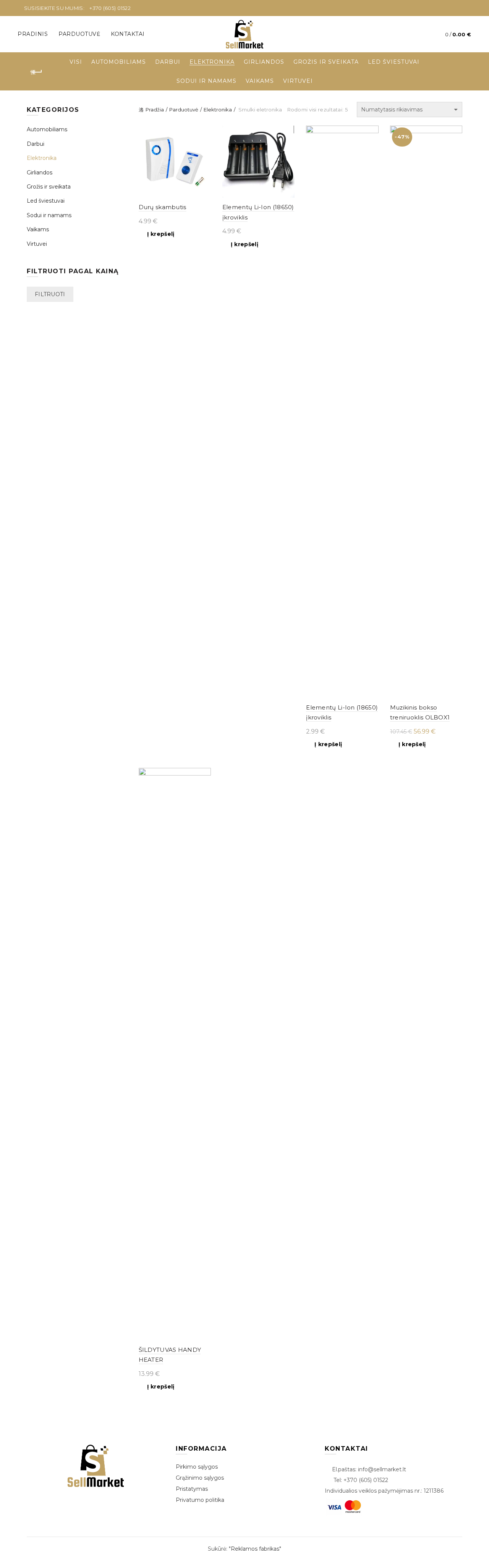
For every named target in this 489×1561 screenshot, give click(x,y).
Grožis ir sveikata (326, 61)
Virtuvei (298, 80)
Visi (76, 61)
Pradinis (33, 34)
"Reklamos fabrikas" (255, 1548)
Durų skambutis (162, 207)
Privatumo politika (200, 1499)
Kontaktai (128, 34)
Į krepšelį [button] (161, 234)
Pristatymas (192, 1488)
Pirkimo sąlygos (197, 1466)
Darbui (167, 61)
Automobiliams (118, 61)
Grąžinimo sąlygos (200, 1477)
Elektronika (212, 61)
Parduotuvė (79, 34)
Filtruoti (50, 294)
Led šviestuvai (393, 61)
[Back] (36, 72)
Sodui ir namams (206, 80)
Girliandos (264, 61)
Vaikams (260, 80)
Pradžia (155, 109)
